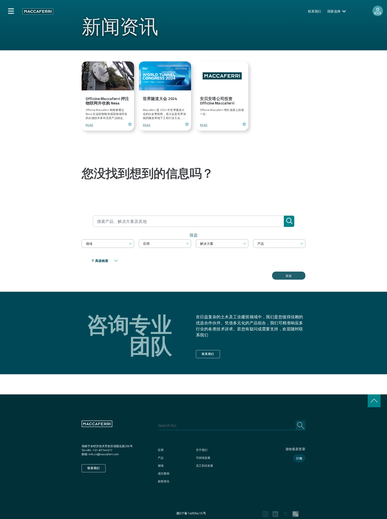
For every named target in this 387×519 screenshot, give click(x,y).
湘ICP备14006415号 (191, 513)
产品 (161, 458)
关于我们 (201, 450)
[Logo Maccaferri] (97, 432)
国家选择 (334, 11)
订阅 (299, 458)
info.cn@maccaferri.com (104, 454)
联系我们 (314, 11)
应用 (161, 450)
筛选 (289, 276)
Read (89, 125)
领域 (161, 465)
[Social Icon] (265, 514)
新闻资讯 (163, 481)
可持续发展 (203, 458)
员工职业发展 (204, 465)
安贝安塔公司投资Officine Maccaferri (217, 100)
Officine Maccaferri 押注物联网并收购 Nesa (107, 100)
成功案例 (163, 473)
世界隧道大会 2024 (160, 98)
